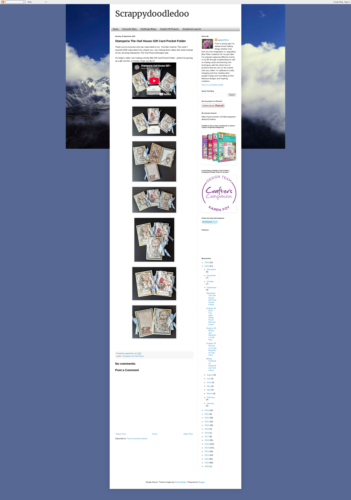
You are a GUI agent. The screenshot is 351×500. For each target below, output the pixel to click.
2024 (207, 410)
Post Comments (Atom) (137, 438)
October (210, 281)
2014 (207, 448)
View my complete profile (212, 85)
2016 (207, 440)
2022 (207, 418)
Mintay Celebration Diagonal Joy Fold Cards (211, 364)
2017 (207, 436)
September (211, 287)
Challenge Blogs (148, 29)
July (209, 378)
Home (115, 29)
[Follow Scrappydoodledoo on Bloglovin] (210, 223)
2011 (207, 459)
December (211, 269)
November (211, 275)
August (210, 375)
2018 (207, 433)
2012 (207, 455)
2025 (207, 266)
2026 (207, 262)
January (210, 403)
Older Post (188, 434)
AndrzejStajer (180, 482)
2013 (207, 451)
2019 (207, 429)
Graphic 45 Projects (169, 29)
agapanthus (223, 40)
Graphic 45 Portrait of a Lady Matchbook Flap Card (211, 349)
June (209, 382)
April (209, 390)
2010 (207, 463)
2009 (207, 466)
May (209, 386)
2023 (207, 414)
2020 (207, 425)
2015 (207, 444)
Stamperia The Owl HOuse (133, 356)
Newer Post (121, 434)
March (210, 393)
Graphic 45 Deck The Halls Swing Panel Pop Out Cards (211, 316)
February (211, 397)
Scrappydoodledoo (152, 13)
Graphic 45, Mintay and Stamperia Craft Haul (211, 334)
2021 (207, 421)
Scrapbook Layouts (192, 29)
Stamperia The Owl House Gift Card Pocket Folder (211, 299)
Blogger (201, 482)
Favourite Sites (129, 29)
